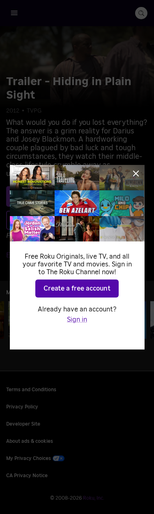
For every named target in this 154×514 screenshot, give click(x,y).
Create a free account (77, 288)
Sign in (77, 319)
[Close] (136, 173)
